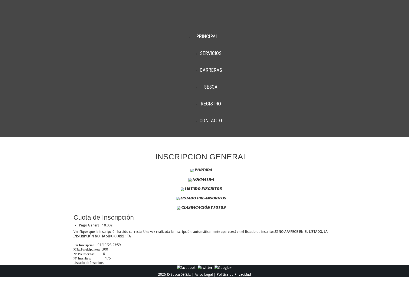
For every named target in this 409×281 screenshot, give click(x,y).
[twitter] (205, 267)
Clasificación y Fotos (203, 207)
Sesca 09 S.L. (181, 274)
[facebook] (186, 267)
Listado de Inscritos (88, 263)
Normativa (203, 179)
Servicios (211, 53)
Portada (203, 169)
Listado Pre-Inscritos (203, 197)
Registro (211, 104)
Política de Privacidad (234, 274)
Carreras (211, 70)
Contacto (211, 121)
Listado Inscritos (203, 188)
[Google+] (223, 267)
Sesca (210, 87)
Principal (207, 36)
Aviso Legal (204, 274)
